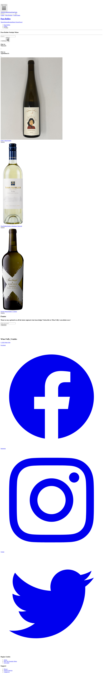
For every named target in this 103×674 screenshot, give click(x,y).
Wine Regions (8, 15)
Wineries (6, 22)
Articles (3, 12)
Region (10, 22)
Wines (2, 22)
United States (16, 15)
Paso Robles (6, 19)
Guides (6, 12)
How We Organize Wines (10, 661)
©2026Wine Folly (5, 342)
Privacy (6, 669)
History (14, 22)
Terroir (17, 22)
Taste (13, 12)
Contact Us (7, 672)
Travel (20, 22)
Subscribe (3, 325)
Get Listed (6, 662)
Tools (15, 12)
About (5, 660)
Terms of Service (8, 670)
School (10, 12)
